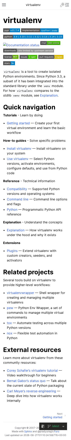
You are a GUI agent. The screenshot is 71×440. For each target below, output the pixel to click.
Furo (56, 431)
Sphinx (28, 431)
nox (9, 333)
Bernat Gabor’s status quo (26, 381)
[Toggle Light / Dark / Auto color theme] (62, 4)
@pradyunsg (44, 431)
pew (10, 308)
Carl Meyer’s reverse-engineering (31, 391)
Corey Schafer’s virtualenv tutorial (32, 370)
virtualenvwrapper (20, 293)
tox (9, 323)
